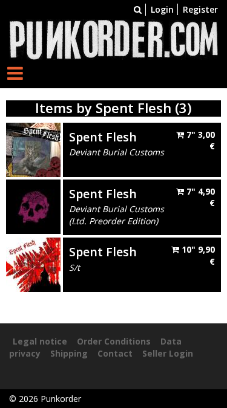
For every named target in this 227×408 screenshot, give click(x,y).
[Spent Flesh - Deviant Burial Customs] (33, 148)
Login (162, 9)
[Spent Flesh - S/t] (33, 264)
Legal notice (40, 341)
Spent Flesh (103, 137)
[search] (138, 9)
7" (199, 140)
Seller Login (167, 353)
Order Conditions (114, 341)
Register (200, 9)
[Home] (113, 38)
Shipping (69, 353)
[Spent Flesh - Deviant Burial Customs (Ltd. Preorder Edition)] (33, 205)
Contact (115, 353)
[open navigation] (15, 72)
